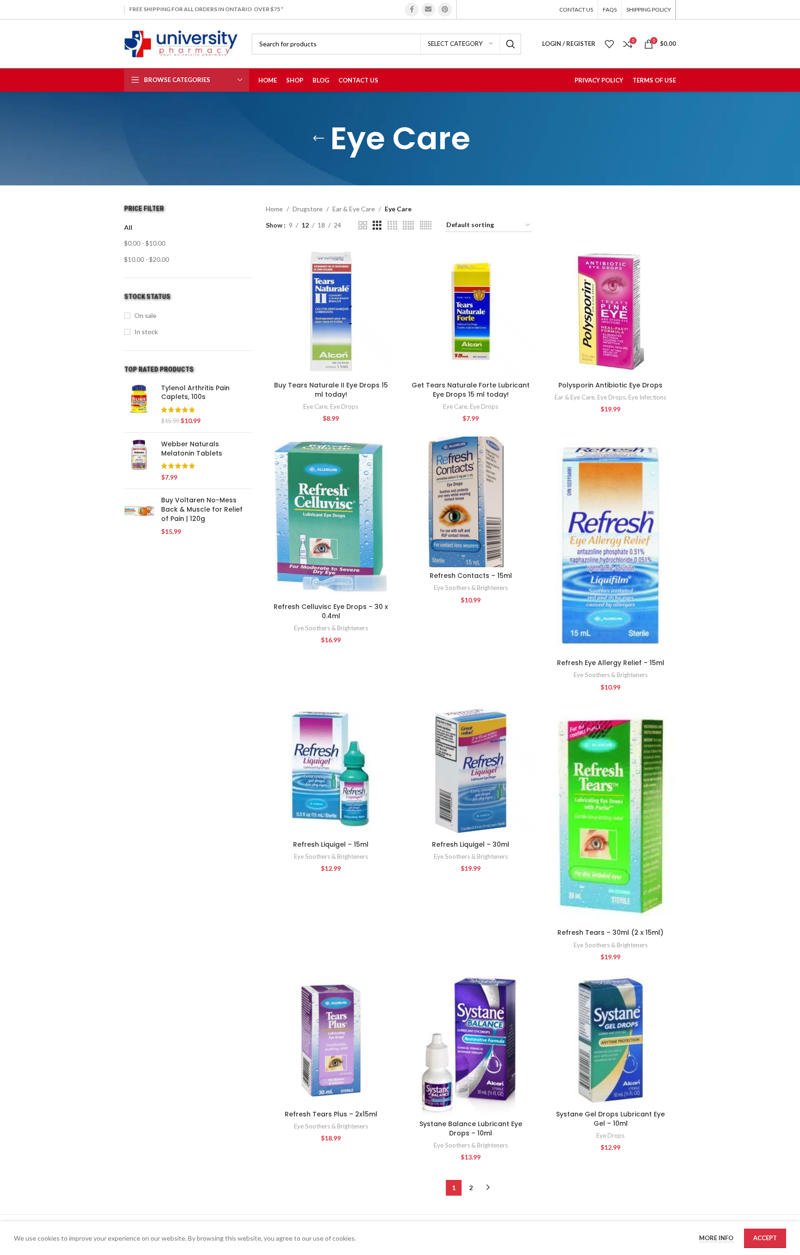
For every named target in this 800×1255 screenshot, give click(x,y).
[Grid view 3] (377, 225)
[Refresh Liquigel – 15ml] (331, 770)
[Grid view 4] (392, 225)
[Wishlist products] (609, 44)
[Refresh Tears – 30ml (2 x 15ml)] (610, 814)
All (128, 227)
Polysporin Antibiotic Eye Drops (610, 385)
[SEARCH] (510, 44)
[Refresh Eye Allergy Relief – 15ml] (610, 545)
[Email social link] (428, 10)
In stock (146, 332)
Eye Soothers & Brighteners (331, 628)
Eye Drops (344, 406)
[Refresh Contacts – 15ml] (471, 502)
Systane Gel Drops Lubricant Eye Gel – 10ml (610, 1118)
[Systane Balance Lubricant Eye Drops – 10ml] (471, 1045)
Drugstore (308, 209)
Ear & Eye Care (353, 209)
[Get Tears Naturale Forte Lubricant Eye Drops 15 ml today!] (471, 311)
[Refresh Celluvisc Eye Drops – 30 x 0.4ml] (331, 517)
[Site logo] (181, 43)
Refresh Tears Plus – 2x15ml (331, 1114)
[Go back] (318, 138)
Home (274, 209)
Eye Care (315, 406)
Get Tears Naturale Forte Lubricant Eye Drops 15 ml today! (471, 389)
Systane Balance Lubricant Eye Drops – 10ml (470, 1128)
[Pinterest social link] (445, 10)
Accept (765, 1238)
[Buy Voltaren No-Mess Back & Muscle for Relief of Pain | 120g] (139, 516)
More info (717, 1238)
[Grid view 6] (425, 225)
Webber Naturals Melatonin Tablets (191, 449)
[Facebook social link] (412, 10)
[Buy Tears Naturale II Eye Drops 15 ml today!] (331, 311)
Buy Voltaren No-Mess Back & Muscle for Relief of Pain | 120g (202, 509)
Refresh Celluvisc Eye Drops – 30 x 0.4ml (331, 611)
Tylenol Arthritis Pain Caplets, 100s (195, 393)
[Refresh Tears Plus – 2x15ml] (331, 1040)
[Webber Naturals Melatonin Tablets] (139, 461)
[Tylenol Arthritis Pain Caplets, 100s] (139, 404)
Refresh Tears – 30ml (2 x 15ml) (610, 932)
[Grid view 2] (362, 225)
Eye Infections (647, 397)
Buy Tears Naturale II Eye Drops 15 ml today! (331, 389)
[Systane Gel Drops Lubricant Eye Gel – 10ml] (610, 1040)
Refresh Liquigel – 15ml (331, 844)
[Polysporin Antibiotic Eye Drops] (610, 311)
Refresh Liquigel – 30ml (470, 844)
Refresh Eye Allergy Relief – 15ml (610, 662)
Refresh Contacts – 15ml (471, 575)
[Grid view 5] (408, 225)
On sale (145, 315)
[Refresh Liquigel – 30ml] (471, 770)
